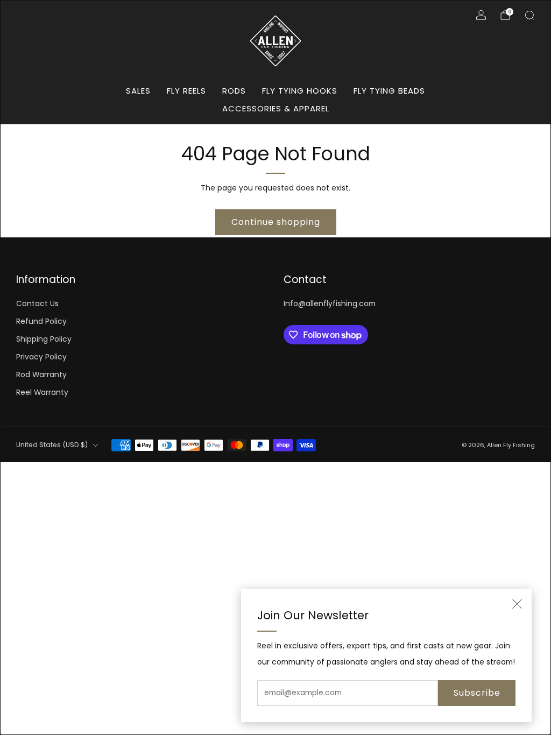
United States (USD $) (52, 444)
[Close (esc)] (517, 603)
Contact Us (37, 304)
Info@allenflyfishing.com (330, 304)
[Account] (481, 15)
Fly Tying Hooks (299, 90)
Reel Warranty (42, 392)
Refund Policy (41, 321)
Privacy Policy (41, 357)
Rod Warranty (41, 375)
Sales (138, 90)
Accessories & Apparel (275, 108)
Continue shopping (275, 222)
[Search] (529, 15)
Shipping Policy (44, 339)
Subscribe (477, 693)
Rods (234, 90)
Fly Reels (186, 90)
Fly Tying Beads (389, 90)
